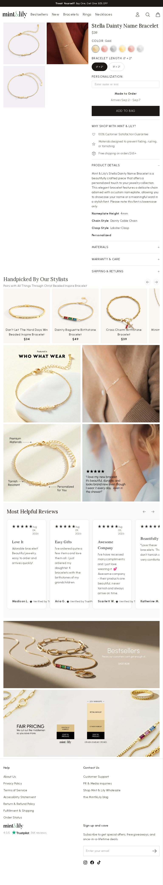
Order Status (12, 817)
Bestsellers (39, 14)
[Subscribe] (154, 851)
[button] (157, 14)
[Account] (137, 14)
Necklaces (103, 14)
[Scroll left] (147, 282)
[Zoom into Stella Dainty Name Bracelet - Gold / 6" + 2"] (24, 43)
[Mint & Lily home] (15, 14)
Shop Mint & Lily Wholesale (102, 790)
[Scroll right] (156, 282)
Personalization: (107, 76)
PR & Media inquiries (97, 783)
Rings (87, 14)
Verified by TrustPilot (46, 601)
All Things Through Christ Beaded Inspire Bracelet (52, 286)
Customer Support (96, 776)
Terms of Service (15, 790)
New (55, 14)
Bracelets (71, 14)
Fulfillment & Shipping (18, 811)
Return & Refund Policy (19, 804)
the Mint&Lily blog (95, 797)
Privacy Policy (12, 783)
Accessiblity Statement (19, 797)
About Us (9, 776)
